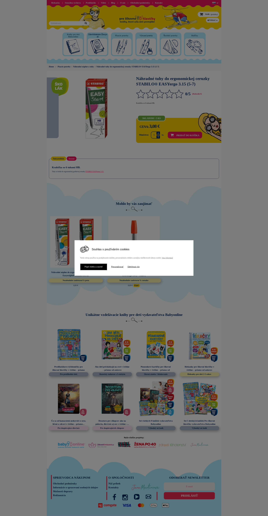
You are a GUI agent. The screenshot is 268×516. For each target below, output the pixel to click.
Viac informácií (167, 258)
